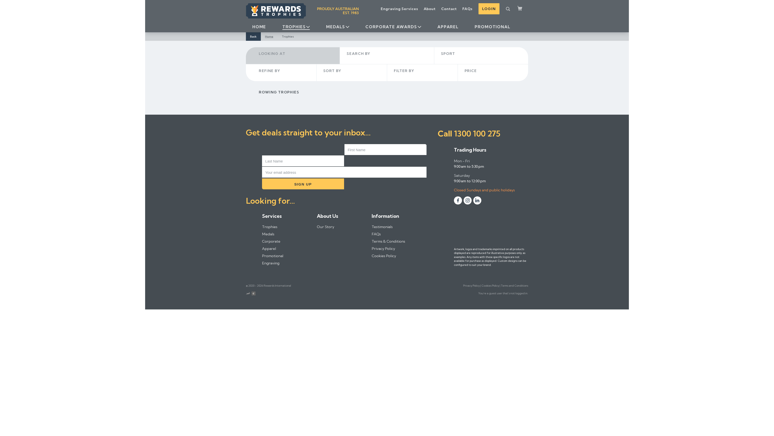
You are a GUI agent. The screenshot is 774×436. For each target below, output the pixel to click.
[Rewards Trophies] (276, 11)
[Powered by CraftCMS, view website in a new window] (253, 294)
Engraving (270, 263)
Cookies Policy (384, 256)
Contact (449, 8)
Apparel (448, 26)
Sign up (303, 184)
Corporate (271, 241)
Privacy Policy (383, 248)
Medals (335, 26)
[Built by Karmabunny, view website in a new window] (248, 294)
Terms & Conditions (388, 241)
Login (489, 8)
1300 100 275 (477, 133)
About (430, 8)
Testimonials (382, 226)
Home (259, 26)
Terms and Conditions (514, 285)
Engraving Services (399, 8)
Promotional (492, 26)
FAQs (467, 8)
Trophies (294, 26)
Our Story (325, 226)
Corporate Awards (391, 26)
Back (253, 36)
